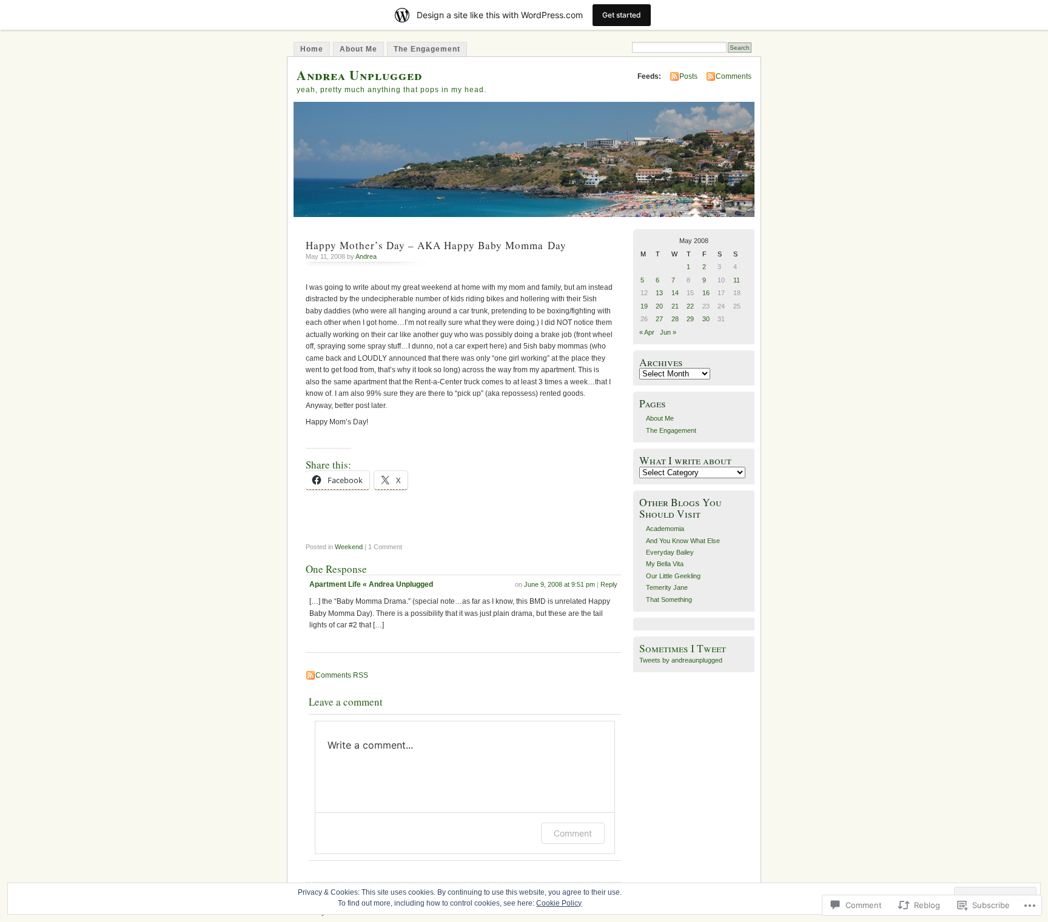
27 (659, 318)
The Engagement (427, 49)
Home (311, 49)
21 (675, 306)
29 (690, 318)
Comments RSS (341, 675)
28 (675, 318)
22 (690, 306)
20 (659, 306)
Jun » (668, 332)
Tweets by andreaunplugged (680, 660)
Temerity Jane (667, 587)
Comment (573, 833)
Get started (621, 14)
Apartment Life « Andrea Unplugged (371, 584)
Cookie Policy (559, 903)
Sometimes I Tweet (682, 648)
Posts (688, 76)
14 (675, 292)
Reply (608, 584)
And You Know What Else (683, 540)
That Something (669, 599)
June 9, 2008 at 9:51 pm (559, 584)
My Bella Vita (665, 563)
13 (659, 292)
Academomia (665, 528)
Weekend (349, 546)
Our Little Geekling (673, 576)
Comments (733, 76)
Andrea (366, 256)
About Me (358, 49)
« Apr (646, 332)
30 (706, 318)
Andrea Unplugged (359, 74)
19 (644, 306)
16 (706, 292)
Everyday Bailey (670, 552)
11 (736, 280)
